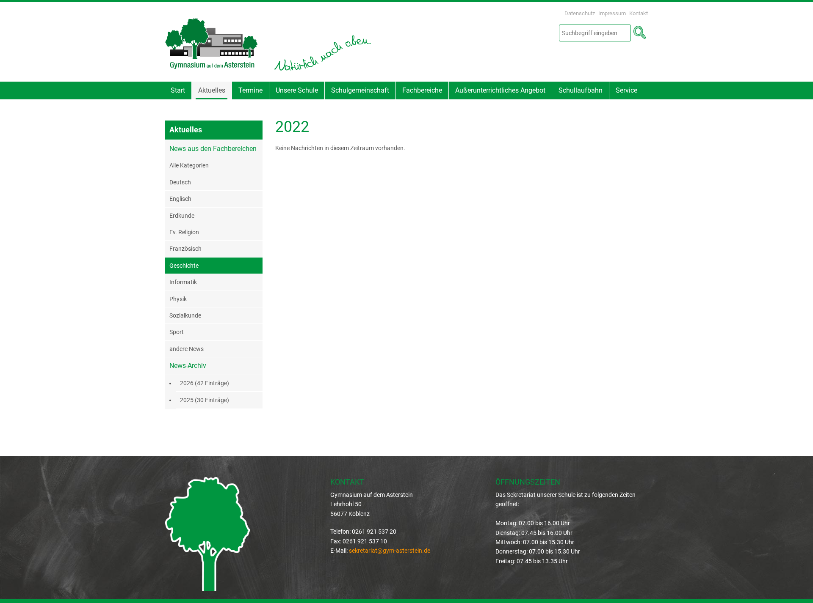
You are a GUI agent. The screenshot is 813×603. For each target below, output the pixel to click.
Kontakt (638, 13)
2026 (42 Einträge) (204, 383)
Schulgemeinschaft (360, 90)
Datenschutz (579, 13)
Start (178, 90)
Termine (250, 90)
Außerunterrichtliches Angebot (500, 90)
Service (626, 90)
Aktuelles (211, 90)
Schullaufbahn (581, 90)
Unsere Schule (297, 90)
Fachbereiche (422, 90)
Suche (639, 33)
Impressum (612, 13)
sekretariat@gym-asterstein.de (389, 550)
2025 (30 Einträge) (204, 400)
